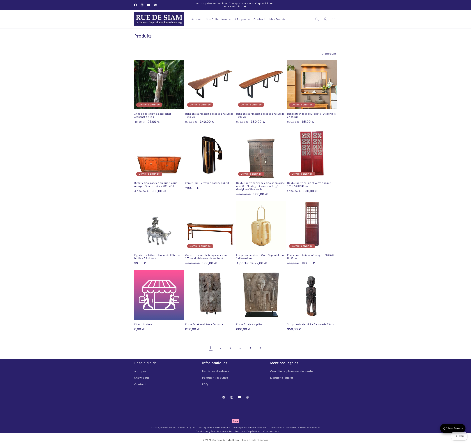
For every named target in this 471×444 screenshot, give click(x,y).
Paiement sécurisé (215, 378)
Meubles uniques (185, 427)
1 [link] (210, 348)
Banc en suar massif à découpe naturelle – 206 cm (209, 115)
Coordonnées (271, 431)
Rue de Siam (167, 427)
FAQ (205, 384)
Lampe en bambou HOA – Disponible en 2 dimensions (260, 257)
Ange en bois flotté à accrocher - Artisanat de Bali (153, 115)
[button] (218, 19)
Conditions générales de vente (291, 371)
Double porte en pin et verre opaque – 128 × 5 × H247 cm (310, 184)
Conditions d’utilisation (283, 427)
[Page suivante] (260, 348)
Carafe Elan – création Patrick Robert (207, 183)
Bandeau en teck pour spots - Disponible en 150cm (311, 115)
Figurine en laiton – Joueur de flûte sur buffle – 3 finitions (157, 257)
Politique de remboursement (249, 427)
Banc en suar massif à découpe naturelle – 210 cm (260, 115)
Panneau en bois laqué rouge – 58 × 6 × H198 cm (310, 257)
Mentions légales (282, 378)
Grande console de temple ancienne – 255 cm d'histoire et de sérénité (207, 257)
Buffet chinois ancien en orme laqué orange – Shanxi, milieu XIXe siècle (155, 184)
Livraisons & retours (215, 371)
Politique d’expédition (247, 431)
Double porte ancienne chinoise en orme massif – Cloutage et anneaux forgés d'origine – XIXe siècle (260, 186)
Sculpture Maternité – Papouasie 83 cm (310, 324)
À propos (140, 371)
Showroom (141, 378)
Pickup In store (143, 324)
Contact (140, 384)
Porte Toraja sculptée (249, 324)
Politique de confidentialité (214, 427)
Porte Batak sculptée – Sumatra (204, 324)
